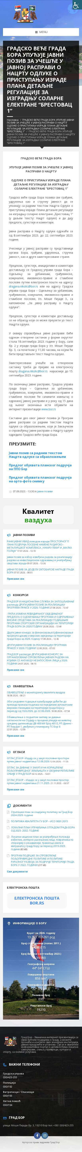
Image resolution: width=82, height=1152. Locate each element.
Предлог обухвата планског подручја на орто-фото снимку (40, 479)
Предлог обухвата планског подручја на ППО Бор (40, 467)
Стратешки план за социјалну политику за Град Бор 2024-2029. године (42, 813)
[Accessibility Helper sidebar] (77, 4)
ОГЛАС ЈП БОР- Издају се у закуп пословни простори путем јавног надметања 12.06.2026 (38, 760)
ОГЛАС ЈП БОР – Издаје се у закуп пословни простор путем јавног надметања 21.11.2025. (38, 781)
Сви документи (17, 871)
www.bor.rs (48, 409)
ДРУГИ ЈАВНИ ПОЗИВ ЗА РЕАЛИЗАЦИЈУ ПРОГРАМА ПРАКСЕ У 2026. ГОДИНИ (37, 646)
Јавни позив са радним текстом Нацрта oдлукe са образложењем (37, 455)
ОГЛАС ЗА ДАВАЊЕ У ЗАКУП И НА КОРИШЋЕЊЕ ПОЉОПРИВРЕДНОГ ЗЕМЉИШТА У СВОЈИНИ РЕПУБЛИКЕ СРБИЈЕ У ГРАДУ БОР (40, 771)
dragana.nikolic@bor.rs (23, 286)
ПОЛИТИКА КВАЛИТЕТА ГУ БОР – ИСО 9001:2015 (39, 821)
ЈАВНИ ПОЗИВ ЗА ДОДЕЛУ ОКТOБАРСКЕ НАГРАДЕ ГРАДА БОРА (40, 571)
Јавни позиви (45, 491)
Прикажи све (15, 578)
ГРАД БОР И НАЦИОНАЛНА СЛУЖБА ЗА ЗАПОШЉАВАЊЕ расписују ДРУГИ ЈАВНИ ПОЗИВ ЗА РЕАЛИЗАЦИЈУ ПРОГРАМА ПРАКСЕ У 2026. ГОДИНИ (40, 605)
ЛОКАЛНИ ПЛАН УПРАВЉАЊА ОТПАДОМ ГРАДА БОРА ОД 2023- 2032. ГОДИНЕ (43, 829)
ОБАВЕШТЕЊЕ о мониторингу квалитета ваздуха (36, 692)
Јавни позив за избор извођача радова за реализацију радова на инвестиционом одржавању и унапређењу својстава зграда (39, 560)
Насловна (13, 120)
